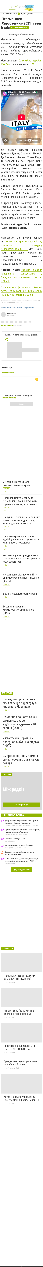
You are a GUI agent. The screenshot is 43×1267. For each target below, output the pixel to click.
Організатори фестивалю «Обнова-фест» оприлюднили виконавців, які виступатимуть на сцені (21, 291)
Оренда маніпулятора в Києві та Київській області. (21, 1063)
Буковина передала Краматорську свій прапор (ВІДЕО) (18, 609)
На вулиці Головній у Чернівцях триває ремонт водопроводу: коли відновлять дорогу (21, 520)
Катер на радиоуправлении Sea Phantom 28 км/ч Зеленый (21, 1098)
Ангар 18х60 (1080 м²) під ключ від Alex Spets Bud (19, 1012)
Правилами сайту (9, 398)
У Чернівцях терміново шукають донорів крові (16, 483)
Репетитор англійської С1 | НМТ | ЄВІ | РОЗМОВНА (19, 1047)
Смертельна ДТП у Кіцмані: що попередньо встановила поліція (21, 759)
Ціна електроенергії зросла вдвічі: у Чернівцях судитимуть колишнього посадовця (21, 539)
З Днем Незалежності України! (20, 593)
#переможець (29, 308)
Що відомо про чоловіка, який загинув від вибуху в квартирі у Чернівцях (20, 702)
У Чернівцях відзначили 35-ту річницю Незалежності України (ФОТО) (21, 577)
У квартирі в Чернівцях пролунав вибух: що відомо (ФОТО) (21, 741)
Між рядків (14, 789)
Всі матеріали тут (21, 805)
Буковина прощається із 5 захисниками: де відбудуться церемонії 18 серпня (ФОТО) (20, 722)
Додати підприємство (22, 870)
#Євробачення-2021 (8, 308)
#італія (19, 308)
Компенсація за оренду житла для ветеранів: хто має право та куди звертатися (21, 558)
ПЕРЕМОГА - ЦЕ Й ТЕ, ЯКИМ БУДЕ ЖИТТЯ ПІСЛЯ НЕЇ (19, 977)
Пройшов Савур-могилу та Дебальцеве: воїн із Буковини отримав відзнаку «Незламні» (20, 501)
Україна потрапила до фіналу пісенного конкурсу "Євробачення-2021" (21, 245)
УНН (32, 64)
